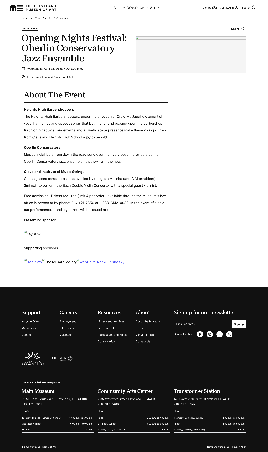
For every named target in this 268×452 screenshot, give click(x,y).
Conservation (106, 341)
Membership (30, 328)
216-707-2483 (108, 404)
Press (139, 328)
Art (152, 8)
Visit (118, 8)
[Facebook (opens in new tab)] (200, 334)
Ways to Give (30, 321)
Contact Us (143, 341)
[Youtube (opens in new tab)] (219, 334)
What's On (135, 8)
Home (24, 18)
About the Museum (148, 321)
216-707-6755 (184, 404)
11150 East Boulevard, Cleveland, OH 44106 (54, 399)
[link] (33, 262)
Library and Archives (111, 321)
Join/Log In (227, 7)
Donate (26, 334)
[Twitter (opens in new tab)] (229, 334)
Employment (68, 321)
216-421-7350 (32, 404)
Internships (67, 328)
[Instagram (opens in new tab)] (210, 334)
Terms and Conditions (218, 447)
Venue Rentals (145, 334)
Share (235, 28)
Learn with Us (106, 328)
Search (246, 7)
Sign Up (239, 324)
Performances (61, 18)
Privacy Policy (239, 447)
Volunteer (66, 334)
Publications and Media (112, 334)
